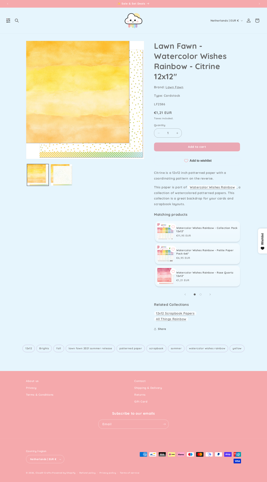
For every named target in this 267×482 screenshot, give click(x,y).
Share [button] (162, 329)
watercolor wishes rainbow (207, 348)
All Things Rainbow (171, 319)
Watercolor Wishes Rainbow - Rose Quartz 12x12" (204, 274)
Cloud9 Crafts (44, 473)
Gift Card (140, 401)
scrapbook (156, 348)
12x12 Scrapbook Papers (175, 313)
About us (32, 381)
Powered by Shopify (63, 473)
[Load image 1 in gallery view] (38, 175)
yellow (237, 348)
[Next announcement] (259, 3)
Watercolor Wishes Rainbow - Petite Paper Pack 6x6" (205, 252)
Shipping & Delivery (148, 388)
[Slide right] (210, 294)
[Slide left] (185, 294)
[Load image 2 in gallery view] (61, 175)
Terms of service (129, 472)
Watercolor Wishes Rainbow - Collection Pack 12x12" (206, 229)
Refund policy (87, 472)
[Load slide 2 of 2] (200, 294)
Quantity (159, 125)
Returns (139, 394)
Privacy (31, 388)
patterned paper (130, 348)
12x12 (28, 348)
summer (176, 348)
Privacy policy (107, 472)
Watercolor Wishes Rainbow (212, 187)
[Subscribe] (164, 424)
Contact (140, 381)
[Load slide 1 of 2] (195, 294)
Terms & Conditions (40, 394)
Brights (44, 348)
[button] (8, 20)
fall (58, 348)
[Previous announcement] (7, 3)
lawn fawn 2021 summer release (90, 348)
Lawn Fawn (174, 87)
